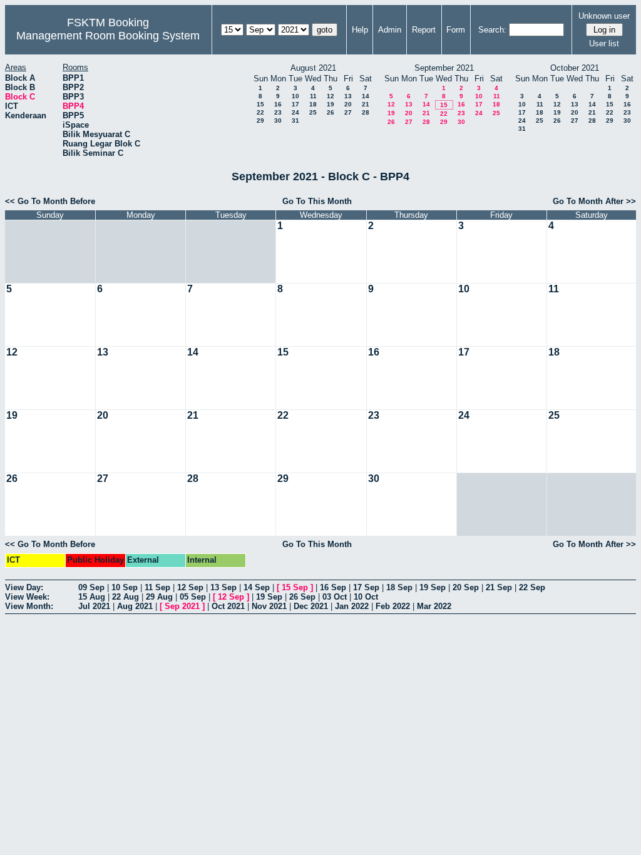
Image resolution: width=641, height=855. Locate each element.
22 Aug (125, 597)
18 (313, 104)
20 (348, 104)
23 (278, 112)
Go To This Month (317, 201)
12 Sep (190, 587)
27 (348, 112)
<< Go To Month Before (50, 201)
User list (604, 43)
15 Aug (91, 597)
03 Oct (334, 597)
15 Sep (295, 587)
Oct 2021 (228, 606)
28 (365, 112)
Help (360, 29)
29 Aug (159, 597)
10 (295, 96)
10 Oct (366, 597)
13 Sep (223, 587)
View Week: (27, 597)
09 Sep (91, 587)
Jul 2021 (94, 606)
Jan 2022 (352, 606)
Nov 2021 (269, 606)
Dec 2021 (311, 606)
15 (260, 104)
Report (424, 29)
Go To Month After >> (594, 201)
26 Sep (302, 597)
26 (330, 112)
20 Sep (466, 587)
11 (313, 96)
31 (295, 120)
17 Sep (366, 587)
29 (260, 120)
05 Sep (193, 597)
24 (295, 112)
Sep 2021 (182, 606)
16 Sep (333, 587)
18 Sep (399, 587)
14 (365, 96)
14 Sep (257, 587)
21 (365, 104)
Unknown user (604, 16)
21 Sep (499, 587)
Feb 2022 (393, 606)
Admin (389, 29)
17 (295, 104)
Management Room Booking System (108, 35)
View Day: (24, 587)
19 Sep (432, 587)
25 (313, 112)
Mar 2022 (434, 606)
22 (260, 112)
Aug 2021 (135, 606)
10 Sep (124, 587)
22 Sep (532, 587)
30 (278, 120)
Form (455, 29)
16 (278, 104)
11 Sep (157, 587)
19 (330, 104)
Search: (492, 29)
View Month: (29, 606)
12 (330, 96)
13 (348, 96)
